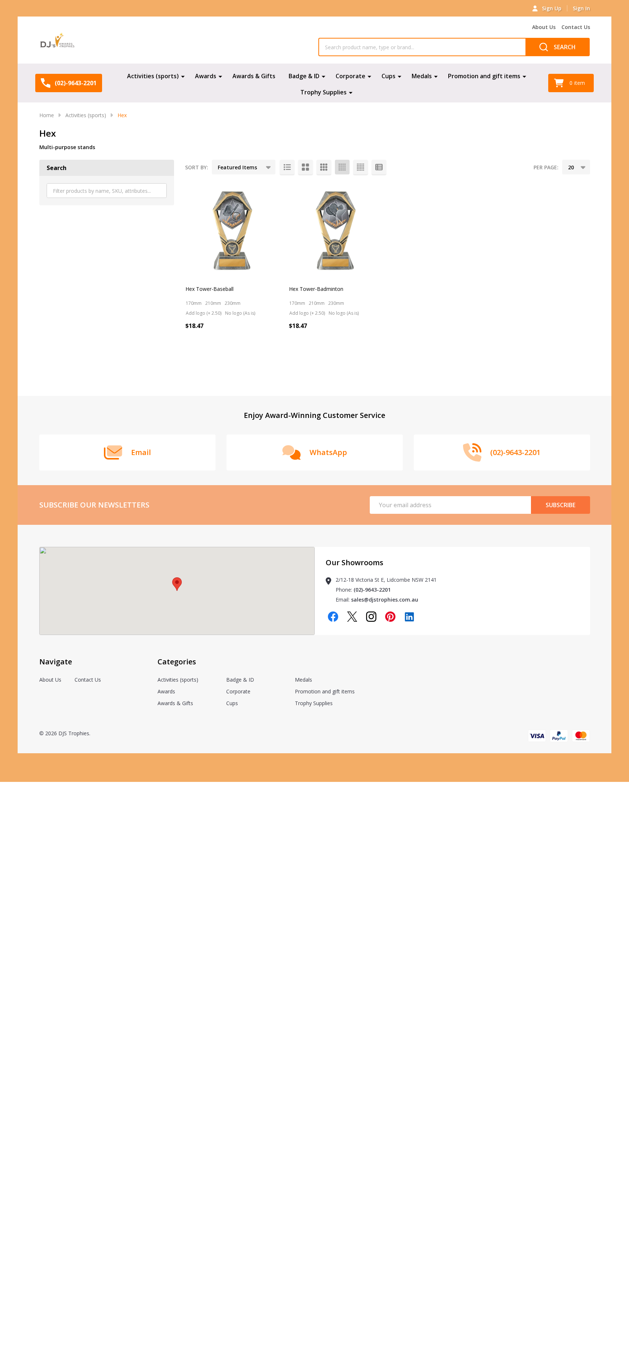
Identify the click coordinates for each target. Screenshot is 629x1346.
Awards (205, 76)
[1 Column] (287, 167)
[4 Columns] (342, 167)
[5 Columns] (360, 167)
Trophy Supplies (323, 92)
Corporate (350, 76)
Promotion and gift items (484, 76)
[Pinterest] (390, 616)
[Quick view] (192, 357)
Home (46, 115)
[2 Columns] (305, 167)
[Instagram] (371, 616)
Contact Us (575, 27)
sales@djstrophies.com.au (384, 599)
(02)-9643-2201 (372, 589)
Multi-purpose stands (67, 147)
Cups (388, 76)
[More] (183, 76)
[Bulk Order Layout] (379, 167)
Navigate (55, 662)
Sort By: (196, 167)
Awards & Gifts (253, 76)
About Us (544, 27)
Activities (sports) (153, 76)
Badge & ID (304, 76)
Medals (422, 76)
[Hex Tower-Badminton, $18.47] (336, 231)
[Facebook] (333, 616)
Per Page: (546, 167)
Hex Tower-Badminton (316, 288)
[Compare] (209, 357)
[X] (352, 616)
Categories (177, 662)
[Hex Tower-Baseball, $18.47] (232, 231)
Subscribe (560, 505)
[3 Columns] (324, 167)
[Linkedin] (409, 616)
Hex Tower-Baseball (209, 288)
